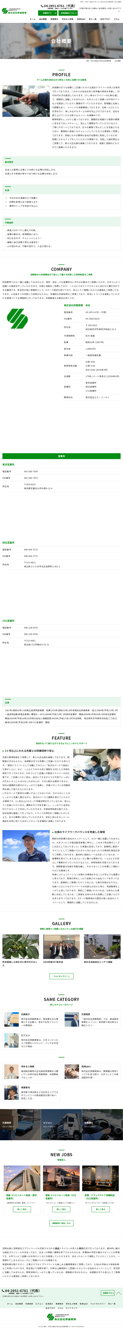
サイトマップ (71, 1308)
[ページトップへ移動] (118, 1293)
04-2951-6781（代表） (97, 312)
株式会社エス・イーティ (97, 397)
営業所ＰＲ (47, 13)
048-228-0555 (31, 627)
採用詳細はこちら (68, 13)
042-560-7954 (31, 471)
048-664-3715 (31, 549)
